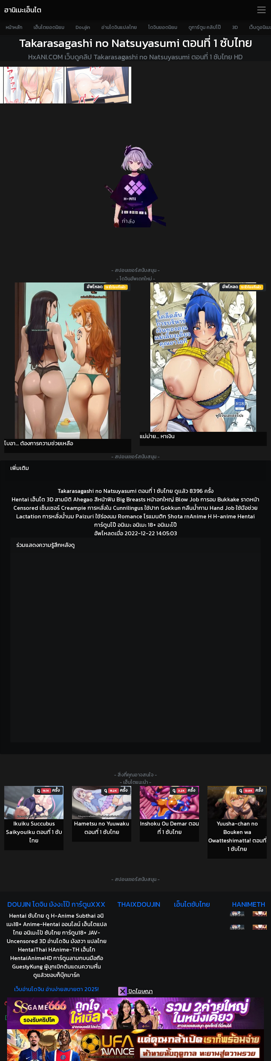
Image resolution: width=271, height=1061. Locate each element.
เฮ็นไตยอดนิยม (49, 27)
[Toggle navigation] (261, 10)
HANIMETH (248, 904)
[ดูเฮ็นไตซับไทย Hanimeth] (260, 913)
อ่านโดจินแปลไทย (119, 27)
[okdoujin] (237, 913)
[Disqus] (135, 646)
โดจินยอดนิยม (162, 27)
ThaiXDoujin (138, 904)
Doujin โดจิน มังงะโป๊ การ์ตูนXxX (56, 904)
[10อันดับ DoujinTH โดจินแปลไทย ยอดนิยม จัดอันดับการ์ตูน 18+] (65, 85)
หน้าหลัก (14, 27)
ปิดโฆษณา (140, 991)
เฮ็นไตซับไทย (192, 904)
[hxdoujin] (237, 927)
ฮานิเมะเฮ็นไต (22, 10)
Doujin (83, 27)
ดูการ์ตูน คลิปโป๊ (204, 27)
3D (235, 27)
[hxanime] (260, 927)
